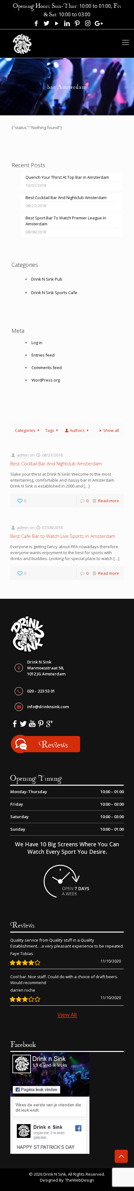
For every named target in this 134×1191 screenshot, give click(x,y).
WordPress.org (45, 380)
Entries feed (43, 355)
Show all (111, 430)
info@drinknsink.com (48, 706)
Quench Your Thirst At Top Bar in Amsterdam (67, 177)
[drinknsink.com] (22, 41)
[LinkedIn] (67, 24)
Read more (108, 500)
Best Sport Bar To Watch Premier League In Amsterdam (66, 221)
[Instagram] (87, 24)
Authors (77, 430)
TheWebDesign (79, 1180)
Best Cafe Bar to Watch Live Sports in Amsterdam (62, 536)
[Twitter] (46, 24)
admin (23, 455)
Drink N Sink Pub (46, 279)
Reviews (53, 744)
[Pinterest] (77, 24)
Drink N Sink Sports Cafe (54, 292)
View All (67, 1014)
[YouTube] (56, 24)
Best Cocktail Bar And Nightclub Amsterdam (66, 197)
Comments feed (46, 367)
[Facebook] (36, 24)
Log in (36, 342)
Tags (49, 430)
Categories (25, 430)
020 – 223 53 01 (41, 691)
